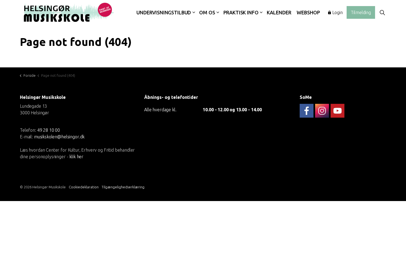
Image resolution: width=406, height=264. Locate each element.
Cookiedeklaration (84, 187)
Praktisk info (241, 12)
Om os (207, 12)
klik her (76, 156)
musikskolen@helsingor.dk (59, 136)
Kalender (279, 12)
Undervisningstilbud (163, 12)
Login (337, 12)
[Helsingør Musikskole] (68, 12)
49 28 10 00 (48, 129)
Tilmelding (361, 12)
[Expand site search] (382, 12)
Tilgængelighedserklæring (123, 187)
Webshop (308, 12)
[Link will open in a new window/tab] (306, 111)
